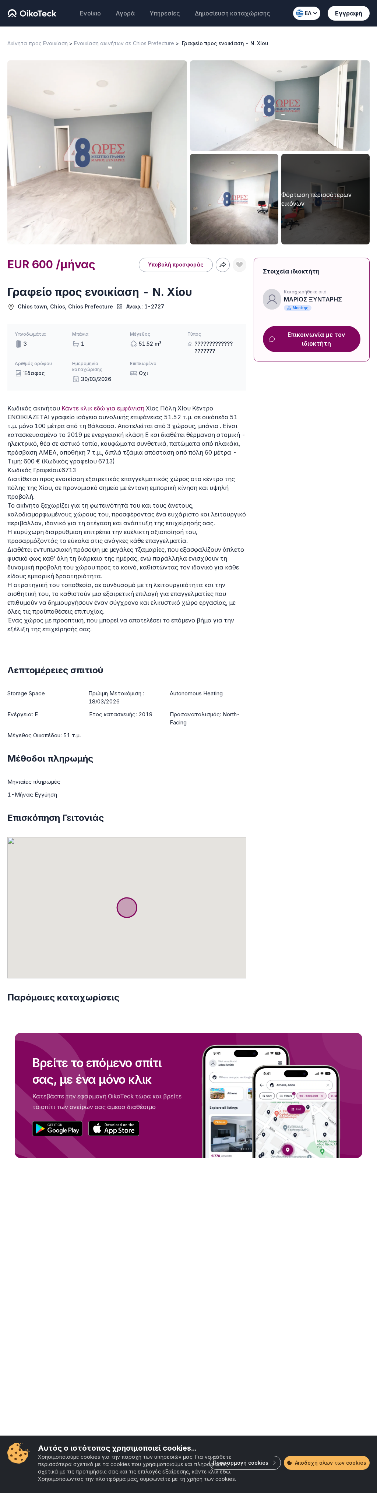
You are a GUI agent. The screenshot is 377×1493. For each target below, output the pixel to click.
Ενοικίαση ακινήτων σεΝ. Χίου (112, 43)
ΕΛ (308, 13)
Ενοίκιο (90, 13)
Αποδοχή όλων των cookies (330, 1463)
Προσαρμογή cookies (240, 1463)
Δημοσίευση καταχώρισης (232, 13)
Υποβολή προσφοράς (176, 264)
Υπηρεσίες (164, 13)
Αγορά (125, 13)
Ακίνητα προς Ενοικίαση (37, 43)
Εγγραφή (348, 13)
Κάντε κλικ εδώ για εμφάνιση (102, 408)
